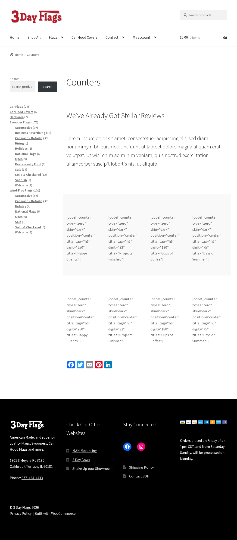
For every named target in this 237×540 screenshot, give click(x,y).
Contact (112, 37)
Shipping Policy (141, 467)
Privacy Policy (20, 513)
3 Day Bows (81, 459)
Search (14, 79)
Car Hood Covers (84, 37)
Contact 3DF (139, 476)
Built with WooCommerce (55, 513)
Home (14, 37)
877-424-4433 (32, 477)
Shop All (34, 37)
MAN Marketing (84, 450)
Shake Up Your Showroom (92, 468)
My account (141, 37)
